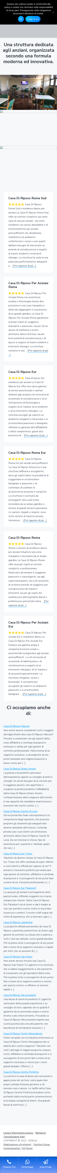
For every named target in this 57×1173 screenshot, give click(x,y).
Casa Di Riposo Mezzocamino (19, 995)
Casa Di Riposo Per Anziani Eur (28, 624)
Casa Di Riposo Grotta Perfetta (21, 1072)
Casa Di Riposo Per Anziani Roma (28, 285)
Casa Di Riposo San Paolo (17, 956)
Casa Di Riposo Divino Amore (19, 769)
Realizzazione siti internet (17, 1144)
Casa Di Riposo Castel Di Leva (20, 811)
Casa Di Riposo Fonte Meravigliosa (22, 1033)
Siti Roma (27, 1148)
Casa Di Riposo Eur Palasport (19, 888)
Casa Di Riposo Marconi (16, 726)
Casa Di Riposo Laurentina (17, 922)
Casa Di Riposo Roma (24, 538)
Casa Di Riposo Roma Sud (27, 198)
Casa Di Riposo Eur (22, 372)
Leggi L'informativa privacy (18, 1133)
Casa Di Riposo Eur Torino (17, 853)
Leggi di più (33, 19)
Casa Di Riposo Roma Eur (27, 453)
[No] (53, 12)
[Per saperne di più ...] (24, 266)
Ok (21, 19)
